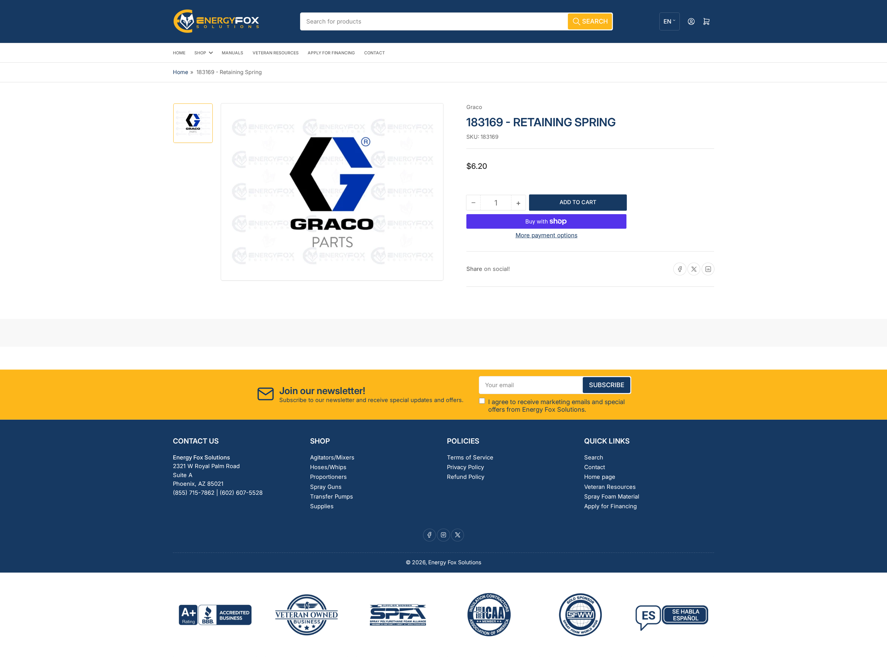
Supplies (322, 506)
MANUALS (232, 52)
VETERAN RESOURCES (276, 52)
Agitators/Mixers (332, 457)
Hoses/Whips (328, 467)
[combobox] (456, 21)
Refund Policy (465, 476)
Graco (474, 107)
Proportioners (328, 476)
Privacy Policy (465, 467)
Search (593, 457)
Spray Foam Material (611, 496)
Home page (599, 476)
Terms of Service (470, 457)
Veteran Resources (610, 486)
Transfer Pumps (331, 496)
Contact (594, 467)
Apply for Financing (610, 506)
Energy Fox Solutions (454, 562)
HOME (179, 52)
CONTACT (374, 52)
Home (180, 72)
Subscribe (606, 385)
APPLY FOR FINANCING (331, 52)
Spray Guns (326, 486)
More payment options (547, 235)
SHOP (200, 52)
